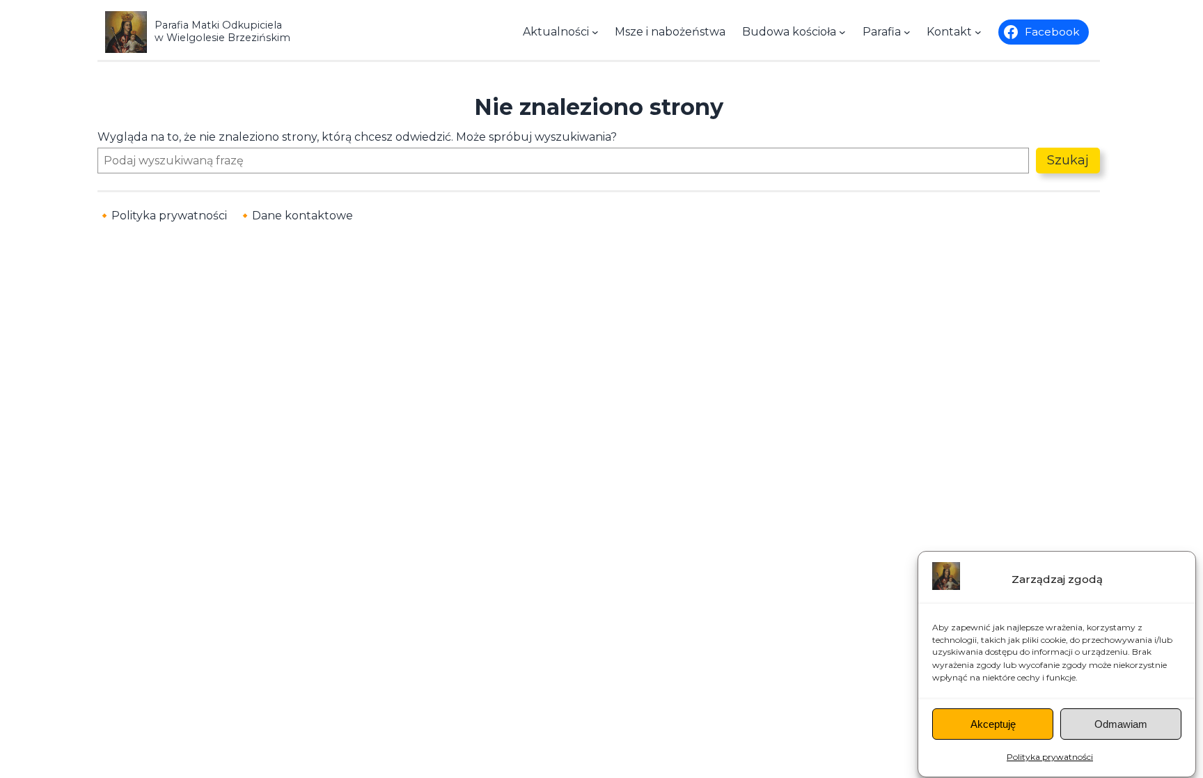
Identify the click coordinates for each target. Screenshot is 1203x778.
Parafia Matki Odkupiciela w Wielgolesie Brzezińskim (222, 31)
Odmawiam (1120, 724)
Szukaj (1068, 160)
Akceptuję (993, 724)
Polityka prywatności (1050, 757)
